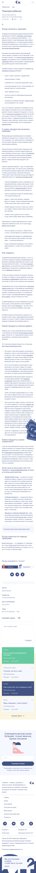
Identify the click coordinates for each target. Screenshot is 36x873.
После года (12, 545)
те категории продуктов (18, 470)
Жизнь (5, 700)
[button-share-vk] (12, 574)
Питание (6, 661)
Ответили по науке (9, 668)
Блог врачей (8, 804)
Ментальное (8, 810)
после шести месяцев (13, 114)
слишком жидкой (20, 188)
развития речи (6, 124)
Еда (18, 611)
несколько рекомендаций (24, 177)
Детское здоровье (8, 611)
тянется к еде (29, 101)
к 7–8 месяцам (29, 153)
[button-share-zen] (22, 823)
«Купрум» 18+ (22, 829)
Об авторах (5, 833)
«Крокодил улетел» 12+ (25, 833)
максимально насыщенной (13, 452)
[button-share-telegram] (17, 574)
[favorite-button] (20, 19)
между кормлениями (12, 279)
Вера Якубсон (11, 15)
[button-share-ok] (22, 574)
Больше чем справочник (12, 814)
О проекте (5, 829)
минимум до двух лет (13, 270)
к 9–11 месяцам (17, 306)
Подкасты (7, 817)
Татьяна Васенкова (15, 17)
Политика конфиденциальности (12, 849)
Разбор (5, 650)
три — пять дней (18, 317)
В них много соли (20, 517)
